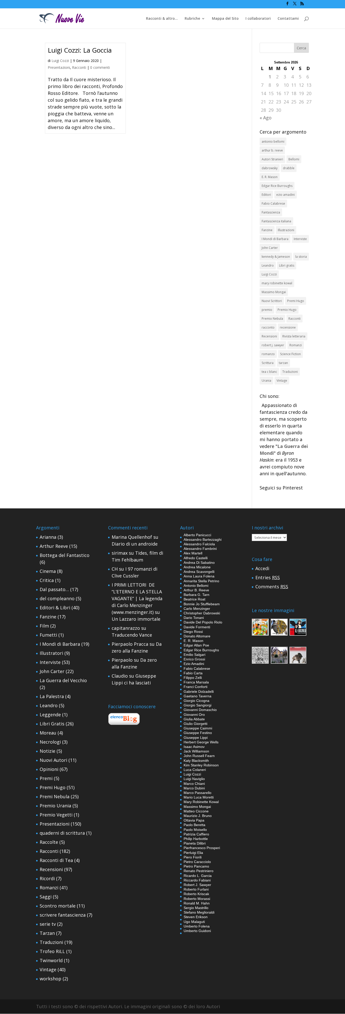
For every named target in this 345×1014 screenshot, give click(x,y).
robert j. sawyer (273, 345)
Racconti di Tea (56, 860)
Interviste (300, 239)
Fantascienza (271, 212)
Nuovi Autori (53, 760)
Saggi (46, 897)
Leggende (50, 714)
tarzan (283, 363)
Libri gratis (286, 265)
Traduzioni (290, 372)
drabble (288, 168)
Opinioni (49, 769)
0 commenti (100, 67)
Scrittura (268, 363)
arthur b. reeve (272, 150)
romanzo (268, 354)
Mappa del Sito (225, 19)
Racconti (79, 67)
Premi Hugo (295, 301)
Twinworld (51, 960)
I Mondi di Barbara (275, 239)
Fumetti (48, 635)
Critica (47, 580)
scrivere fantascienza (63, 915)
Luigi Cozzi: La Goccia (80, 50)
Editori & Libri (55, 608)
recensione (288, 327)
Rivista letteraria (293, 336)
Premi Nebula (54, 796)
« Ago (266, 118)
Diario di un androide (135, 544)
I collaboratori (258, 19)
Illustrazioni (286, 230)
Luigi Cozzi (60, 60)
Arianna (48, 537)
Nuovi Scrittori (272, 301)
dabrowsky (270, 168)
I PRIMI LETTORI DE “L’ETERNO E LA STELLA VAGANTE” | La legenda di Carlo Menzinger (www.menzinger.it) (137, 598)
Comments (271, 587)
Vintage (282, 380)
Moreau (48, 733)
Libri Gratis (52, 724)
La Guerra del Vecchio (63, 680)
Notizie (47, 751)
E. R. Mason (270, 177)
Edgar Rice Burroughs (277, 186)
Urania (266, 380)
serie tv (48, 924)
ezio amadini (285, 194)
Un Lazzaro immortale (136, 619)
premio (267, 310)
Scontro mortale (58, 906)
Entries (267, 577)
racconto (268, 327)
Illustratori (51, 653)
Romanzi (295, 345)
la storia (301, 256)
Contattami (288, 19)
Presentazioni (59, 67)
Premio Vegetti (56, 815)
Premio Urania (55, 806)
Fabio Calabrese (273, 203)
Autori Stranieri (272, 159)
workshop (50, 979)
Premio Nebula (272, 318)
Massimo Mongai (274, 292)
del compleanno (57, 598)
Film (44, 626)
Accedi (262, 568)
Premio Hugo (287, 310)
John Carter (270, 248)
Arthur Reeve (54, 546)
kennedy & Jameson (276, 256)
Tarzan (47, 933)
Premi (46, 778)
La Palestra (52, 696)
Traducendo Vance (132, 635)
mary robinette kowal (277, 283)
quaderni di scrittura (62, 833)
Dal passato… (54, 589)
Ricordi (47, 878)
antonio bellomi (273, 141)
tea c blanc (269, 372)
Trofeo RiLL (52, 951)
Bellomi (293, 159)
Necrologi (50, 742)
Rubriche (192, 19)
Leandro (268, 265)
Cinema (48, 571)
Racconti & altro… (162, 19)
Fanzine (267, 230)
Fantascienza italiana (276, 221)
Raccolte (49, 842)
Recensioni (269, 336)
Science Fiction (290, 354)
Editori (266, 194)
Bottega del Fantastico (64, 555)
